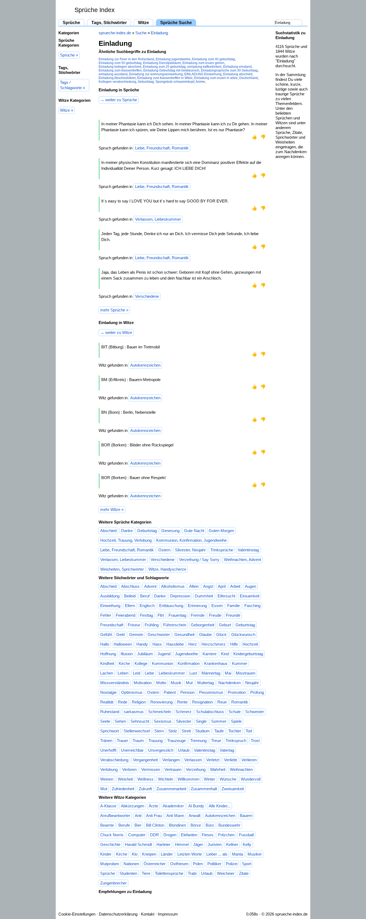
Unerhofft (108, 750)
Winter (209, 779)
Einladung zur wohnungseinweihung (156, 74)
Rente (182, 702)
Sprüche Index (94, 10)
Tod (249, 731)
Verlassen (193, 760)
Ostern (164, 550)
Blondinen (177, 825)
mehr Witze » (112, 509)
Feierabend (125, 615)
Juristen (215, 844)
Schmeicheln (159, 711)
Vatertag (227, 750)
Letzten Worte (189, 854)
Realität (106, 702)
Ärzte (153, 806)
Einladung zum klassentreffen (120, 70)
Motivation (143, 682)
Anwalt (194, 815)
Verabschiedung (114, 760)
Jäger (198, 844)
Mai (228, 673)
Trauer (122, 740)
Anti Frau (154, 815)
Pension (187, 692)
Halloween (123, 644)
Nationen (131, 863)
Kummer (239, 663)
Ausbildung (109, 596)
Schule (235, 711)
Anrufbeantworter (115, 815)
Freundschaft (111, 625)
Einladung (159, 33)
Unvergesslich (160, 750)
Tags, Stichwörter (109, 22)
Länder (167, 854)
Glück (221, 634)
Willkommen (188, 779)
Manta (237, 854)
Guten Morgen (221, 530)
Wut (103, 788)
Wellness (145, 779)
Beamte (107, 825)
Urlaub (183, 750)
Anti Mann (175, 815)
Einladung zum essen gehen (203, 63)
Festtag (146, 615)
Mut (189, 682)
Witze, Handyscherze (167, 569)
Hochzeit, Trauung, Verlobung (126, 540)
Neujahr (252, 682)
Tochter (234, 731)
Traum (138, 740)
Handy (142, 644)
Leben (123, 673)
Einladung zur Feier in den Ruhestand (126, 59)
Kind (225, 653)
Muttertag (205, 682)
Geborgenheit (202, 625)
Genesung (170, 530)
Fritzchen (226, 835)
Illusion (127, 653)
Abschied (108, 530)
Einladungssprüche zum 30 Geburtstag (229, 70)
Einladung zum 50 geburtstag (120, 63)
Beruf (145, 596)
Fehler (105, 615)
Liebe (149, 673)
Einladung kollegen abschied (120, 67)
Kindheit (107, 663)
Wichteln (165, 779)
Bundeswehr (229, 825)
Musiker (255, 854)
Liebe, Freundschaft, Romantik (162, 148)
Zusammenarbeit (171, 788)
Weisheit (125, 779)
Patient (170, 692)
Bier (138, 825)
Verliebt (230, 760)
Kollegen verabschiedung (117, 82)
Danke (127, 530)
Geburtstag (146, 82)
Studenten (128, 873)
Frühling (152, 625)
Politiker (214, 863)
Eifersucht (226, 596)
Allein (194, 586)
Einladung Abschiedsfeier (117, 78)
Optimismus (132, 692)
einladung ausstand (113, 74)
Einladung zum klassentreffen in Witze (165, 78)
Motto (161, 682)
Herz (192, 644)
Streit (186, 731)
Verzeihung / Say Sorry (199, 559)
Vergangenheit (145, 760)
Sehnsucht (139, 721)
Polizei (231, 863)
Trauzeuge (176, 740)
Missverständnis (114, 682)
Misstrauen (245, 673)
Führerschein (174, 625)
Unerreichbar (132, 750)
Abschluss (130, 586)
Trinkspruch (236, 740)
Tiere (146, 873)
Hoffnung (108, 653)
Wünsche (228, 779)
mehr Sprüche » (114, 310)
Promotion (237, 692)
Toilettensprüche (169, 873)
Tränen (106, 740)
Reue (222, 702)
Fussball (246, 835)
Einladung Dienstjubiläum (162, 63)
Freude (215, 615)
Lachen (106, 673)
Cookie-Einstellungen (76, 914)
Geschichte (110, 844)
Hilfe (234, 644)
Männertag (210, 673)
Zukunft (145, 788)
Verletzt (212, 760)
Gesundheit (184, 634)
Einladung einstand (237, 67)
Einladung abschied (237, 74)
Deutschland (248, 78)
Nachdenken (229, 682)
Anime (200, 82)
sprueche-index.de (115, 33)
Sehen (120, 721)
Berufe (124, 825)
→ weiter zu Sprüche (118, 99)
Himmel (182, 844)
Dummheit (204, 596)
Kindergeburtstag (248, 653)
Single (201, 721)
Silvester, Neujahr (190, 550)
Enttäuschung (171, 605)
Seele (105, 721)
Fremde (197, 615)
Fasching (252, 605)
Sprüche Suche (176, 22)
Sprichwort (109, 731)
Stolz (172, 731)
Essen (217, 605)
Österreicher (155, 863)
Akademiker (173, 806)
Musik (176, 682)
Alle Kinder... (219, 806)
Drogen (169, 835)
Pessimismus (211, 692)
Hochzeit (250, 644)
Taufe (219, 731)
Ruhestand (109, 711)
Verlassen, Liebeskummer (158, 219)
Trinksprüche (221, 550)
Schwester (254, 711)
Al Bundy (196, 806)
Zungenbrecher (113, 883)
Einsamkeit (249, 596)
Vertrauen (173, 769)
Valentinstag (248, 550)
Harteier (163, 844)
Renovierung (161, 702)
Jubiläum (145, 653)
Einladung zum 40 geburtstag (213, 59)
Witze (143, 22)
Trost (255, 740)
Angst (208, 586)
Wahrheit (217, 769)
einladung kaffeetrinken (204, 67)
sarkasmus (134, 711)
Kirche (124, 663)
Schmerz (183, 711)
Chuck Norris (112, 835)
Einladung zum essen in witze (216, 78)
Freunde (233, 615)
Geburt (225, 625)
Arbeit (235, 586)
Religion (139, 702)
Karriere (209, 653)
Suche (141, 33)
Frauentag (177, 615)
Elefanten (189, 835)
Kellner (232, 844)
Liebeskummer (172, 673)
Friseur (134, 625)
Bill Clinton (155, 825)
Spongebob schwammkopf (174, 82)
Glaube (205, 634)
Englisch (147, 605)
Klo (134, 854)
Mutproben (109, 863)
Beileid (130, 596)
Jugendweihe (186, 653)
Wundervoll (250, 779)
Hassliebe (175, 644)
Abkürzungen (132, 806)
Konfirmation (189, 663)
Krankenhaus (215, 663)
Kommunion (162, 663)
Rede (122, 702)
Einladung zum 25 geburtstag (164, 67)
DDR (154, 835)
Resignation (202, 702)
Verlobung (109, 769)
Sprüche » (69, 55)
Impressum (168, 914)
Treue (216, 740)
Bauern (246, 815)
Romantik (239, 702)
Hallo (104, 644)
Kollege (141, 663)
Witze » (66, 110)
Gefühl (106, 634)
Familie (233, 605)
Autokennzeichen (145, 365)
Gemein (136, 634)
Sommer (218, 721)
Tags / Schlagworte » (72, 85)
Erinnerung (197, 605)
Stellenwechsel (137, 731)
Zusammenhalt (204, 788)
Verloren (129, 769)
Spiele (236, 721)
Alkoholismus (173, 586)
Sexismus (162, 721)
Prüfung (257, 692)
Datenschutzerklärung (118, 914)
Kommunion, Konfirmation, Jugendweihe (191, 540)
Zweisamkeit (233, 788)
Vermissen (150, 769)
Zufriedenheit (123, 788)
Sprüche (71, 22)
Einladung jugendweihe (173, 59)
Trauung (155, 740)
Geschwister (159, 634)
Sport (246, 863)
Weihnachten (241, 769)
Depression (180, 596)
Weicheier (225, 873)
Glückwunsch (243, 634)
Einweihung (110, 605)
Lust (193, 673)
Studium (202, 731)
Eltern (130, 605)
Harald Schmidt (138, 844)
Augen (250, 586)
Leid (136, 673)
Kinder (105, 854)
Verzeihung (196, 769)
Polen (198, 863)
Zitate (244, 873)
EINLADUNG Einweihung (203, 74)
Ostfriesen (179, 863)
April (222, 586)
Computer (136, 835)
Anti (138, 815)
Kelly (247, 844)
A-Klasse (108, 806)
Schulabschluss (210, 711)
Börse (196, 825)
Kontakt (147, 914)
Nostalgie (108, 692)
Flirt (161, 615)
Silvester (183, 721)
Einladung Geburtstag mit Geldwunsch (171, 70)
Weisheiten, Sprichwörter (122, 569)
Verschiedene (147, 296)
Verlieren (249, 760)
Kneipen (149, 854)
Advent (150, 586)
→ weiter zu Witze (116, 332)
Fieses (208, 835)
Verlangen (171, 760)
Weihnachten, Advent (242, 559)
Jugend (164, 653)
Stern (159, 731)
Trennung (198, 740)
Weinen (106, 779)
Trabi (192, 873)
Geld (120, 634)
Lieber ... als (216, 854)
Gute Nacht (194, 530)
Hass (157, 644)
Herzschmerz (213, 644)
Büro (210, 825)
